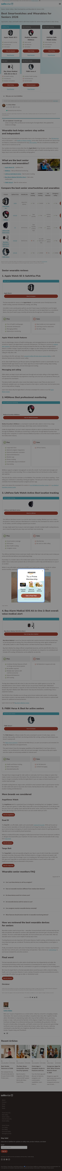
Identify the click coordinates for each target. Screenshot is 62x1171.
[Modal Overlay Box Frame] (31, 585)
